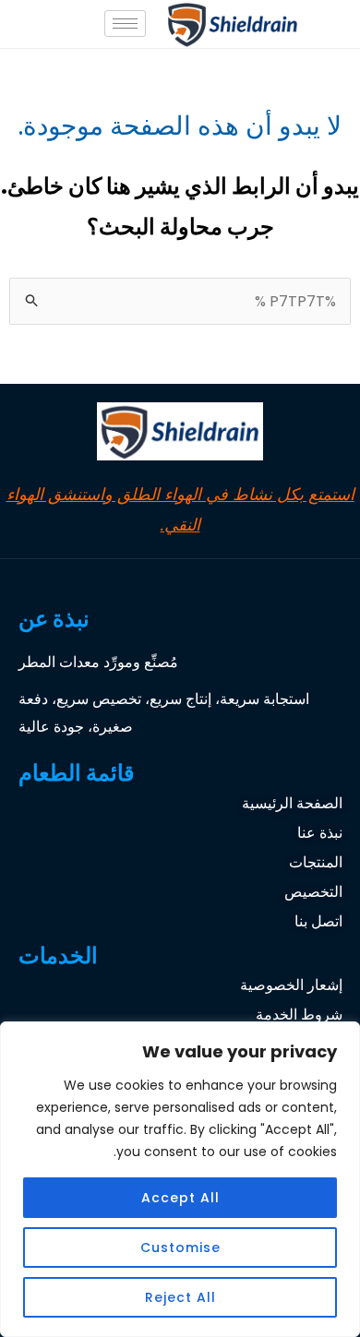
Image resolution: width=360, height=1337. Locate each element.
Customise (180, 1247)
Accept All (180, 1197)
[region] (180, 1179)
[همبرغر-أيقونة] (125, 23)
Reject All (180, 1297)
